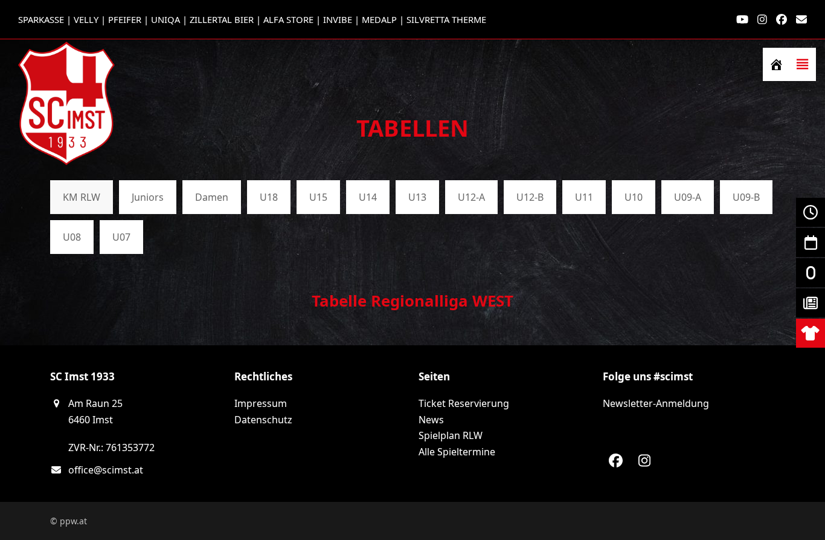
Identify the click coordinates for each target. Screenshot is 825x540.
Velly (86, 19)
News (431, 419)
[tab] (81, 197)
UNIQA (165, 19)
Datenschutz (263, 419)
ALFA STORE (288, 19)
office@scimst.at (105, 470)
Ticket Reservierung (464, 403)
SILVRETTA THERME (446, 19)
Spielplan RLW (451, 435)
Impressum (260, 403)
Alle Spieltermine (457, 451)
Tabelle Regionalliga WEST (412, 300)
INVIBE (337, 19)
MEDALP (379, 19)
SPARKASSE (41, 19)
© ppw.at (68, 521)
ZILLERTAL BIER (222, 19)
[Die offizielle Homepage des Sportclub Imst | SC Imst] (776, 64)
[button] (802, 64)
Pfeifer (124, 19)
